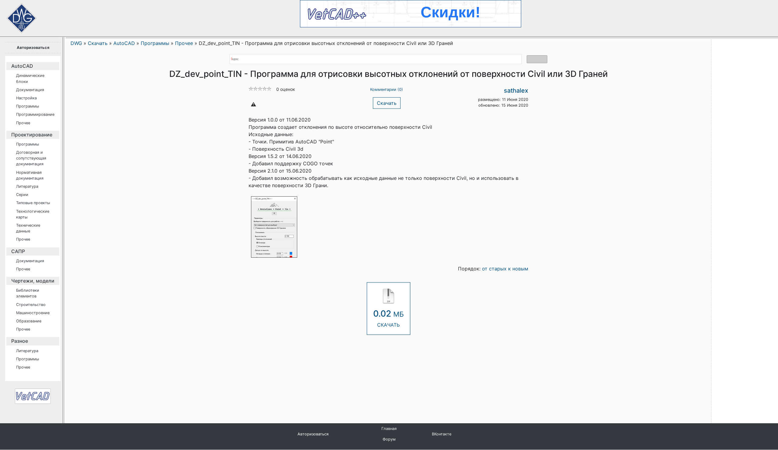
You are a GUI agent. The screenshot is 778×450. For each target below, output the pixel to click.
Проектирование (31, 135)
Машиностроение (33, 313)
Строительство (31, 304)
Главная (389, 428)
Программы (27, 106)
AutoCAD (22, 66)
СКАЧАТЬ (388, 318)
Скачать (387, 103)
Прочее (23, 123)
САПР (18, 251)
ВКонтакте (441, 434)
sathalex (516, 90)
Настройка (26, 98)
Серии (22, 194)
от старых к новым (505, 269)
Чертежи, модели (32, 281)
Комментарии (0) (386, 89)
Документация (30, 90)
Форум (389, 439)
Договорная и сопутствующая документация (31, 158)
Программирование (35, 114)
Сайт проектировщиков (15, 15)
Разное (19, 341)
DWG (76, 43)
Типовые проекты (33, 203)
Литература (27, 186)
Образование (28, 321)
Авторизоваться (33, 47)
